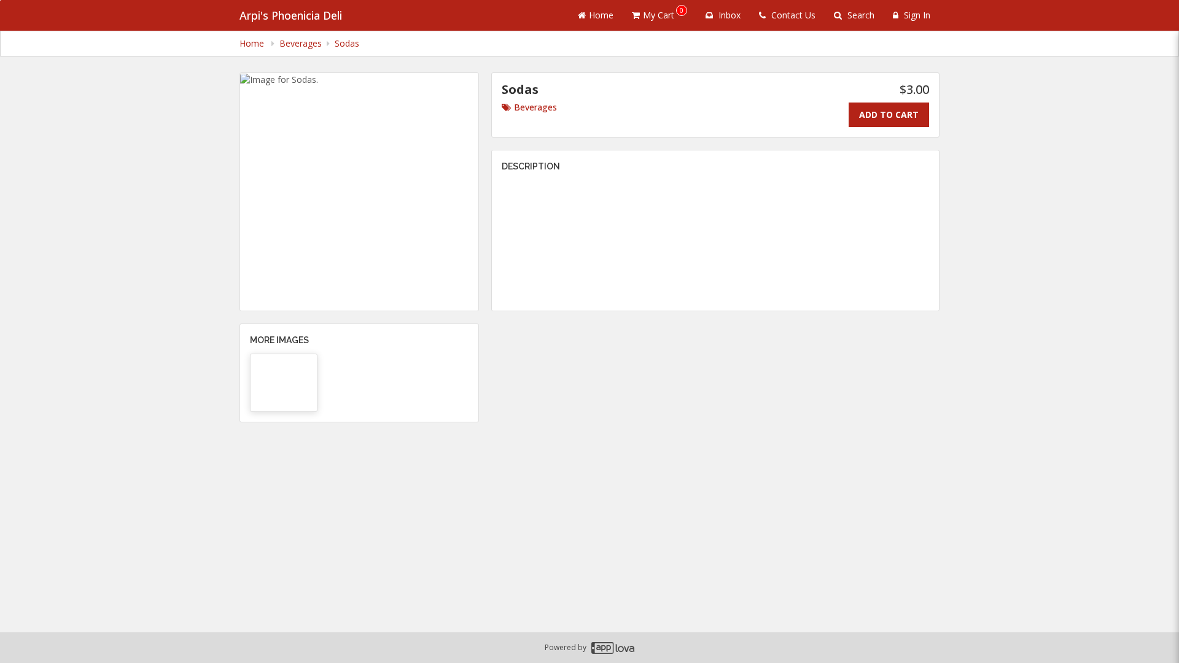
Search (859, 15)
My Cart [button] (663, 13)
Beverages (535, 107)
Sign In (915, 15)
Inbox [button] (728, 15)
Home (601, 15)
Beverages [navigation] (300, 43)
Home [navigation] (253, 43)
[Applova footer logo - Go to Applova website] (612, 648)
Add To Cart (889, 114)
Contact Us (792, 15)
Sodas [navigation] (347, 43)
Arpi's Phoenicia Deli (290, 15)
